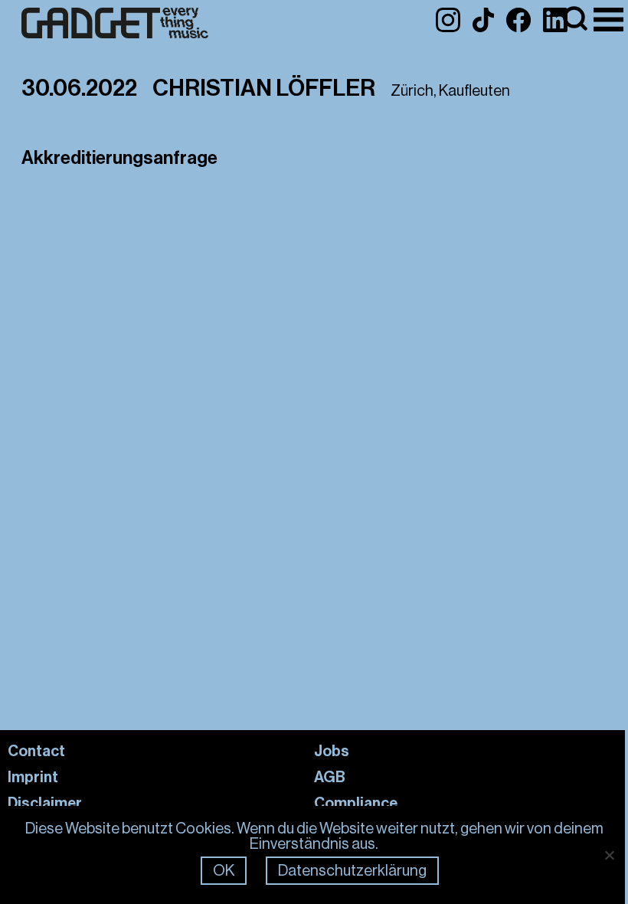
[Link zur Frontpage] (114, 23)
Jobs (331, 751)
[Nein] (609, 855)
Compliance (355, 803)
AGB (329, 777)
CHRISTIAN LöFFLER (263, 88)
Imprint (33, 777)
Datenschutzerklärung (352, 870)
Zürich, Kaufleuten (450, 91)
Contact (36, 751)
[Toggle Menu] (608, 19)
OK (223, 870)
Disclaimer (45, 803)
